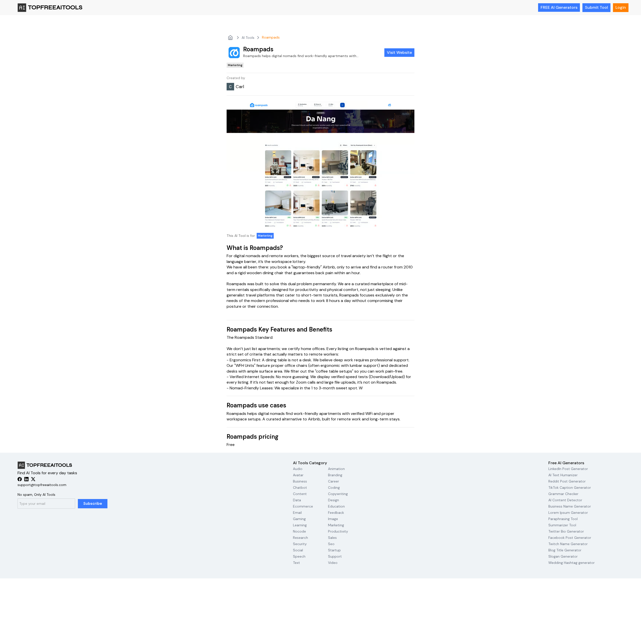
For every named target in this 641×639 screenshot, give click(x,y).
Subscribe (92, 503)
